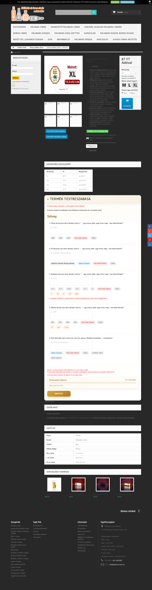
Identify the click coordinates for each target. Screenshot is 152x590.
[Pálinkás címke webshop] (31, 13)
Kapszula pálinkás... (76, 494)
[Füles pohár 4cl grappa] (54, 484)
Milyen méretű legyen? (130, 81)
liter (77, 294)
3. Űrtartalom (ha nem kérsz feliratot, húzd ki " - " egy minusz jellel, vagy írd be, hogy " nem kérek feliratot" (86, 274)
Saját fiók (37, 522)
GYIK (50, 39)
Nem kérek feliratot (81, 238)
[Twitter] (150, 235)
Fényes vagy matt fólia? (130, 90)
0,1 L (53, 289)
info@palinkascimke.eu (117, 564)
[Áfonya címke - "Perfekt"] (50, 108)
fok (59, 327)
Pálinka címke (38, 27)
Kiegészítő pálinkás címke (65, 27)
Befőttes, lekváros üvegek (28, 39)
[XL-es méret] (135, 85)
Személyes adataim (40, 534)
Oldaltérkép (82, 551)
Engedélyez (115, 2)
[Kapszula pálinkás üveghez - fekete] (103, 484)
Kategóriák (19, 27)
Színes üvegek (16, 567)
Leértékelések (82, 526)
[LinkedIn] (150, 244)
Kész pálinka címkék (18, 564)
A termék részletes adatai (56, 137)
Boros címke (20, 33)
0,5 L (77, 289)
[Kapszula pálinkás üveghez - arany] (127, 484)
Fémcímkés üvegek (17, 570)
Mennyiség (125, 69)
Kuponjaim (37, 537)
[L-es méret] (130, 85)
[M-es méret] (124, 85)
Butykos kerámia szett (18, 556)
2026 (52, 238)
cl (63, 294)
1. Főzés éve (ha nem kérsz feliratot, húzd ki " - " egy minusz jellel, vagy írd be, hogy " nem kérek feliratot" (86, 223)
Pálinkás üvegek (40, 33)
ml (70, 294)
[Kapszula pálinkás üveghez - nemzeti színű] (78, 484)
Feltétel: (88, 66)
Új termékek (82, 528)
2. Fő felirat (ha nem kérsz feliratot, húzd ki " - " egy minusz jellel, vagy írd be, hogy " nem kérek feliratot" (86, 249)
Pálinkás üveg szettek (67, 33)
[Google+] (150, 231)
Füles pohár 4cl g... (52, 494)
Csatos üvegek (16, 561)
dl (57, 294)
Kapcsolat (102, 39)
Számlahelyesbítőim (40, 528)
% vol (66, 327)
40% (52, 322)
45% (67, 322)
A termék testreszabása (56, 131)
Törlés (94, 238)
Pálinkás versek (83, 39)
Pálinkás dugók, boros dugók (117, 33)
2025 (60, 238)
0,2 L (60, 289)
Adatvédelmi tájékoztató (86, 545)
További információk (127, 2)
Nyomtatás (93, 150)
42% (60, 322)
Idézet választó (56, 358)
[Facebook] (13, 85)
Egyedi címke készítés (125, 39)
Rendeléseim (37, 526)
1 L (93, 289)
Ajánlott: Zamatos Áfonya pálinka (62, 263)
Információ (63, 39)
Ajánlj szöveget (84, 263)
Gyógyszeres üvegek (18, 573)
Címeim (36, 531)
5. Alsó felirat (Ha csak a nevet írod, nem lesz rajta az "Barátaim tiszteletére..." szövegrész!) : (81, 338)
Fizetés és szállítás (84, 542)
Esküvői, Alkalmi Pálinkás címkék (103, 27)
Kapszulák (90, 33)
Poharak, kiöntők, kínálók (19, 553)
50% (75, 322)
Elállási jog (81, 548)
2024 (68, 238)
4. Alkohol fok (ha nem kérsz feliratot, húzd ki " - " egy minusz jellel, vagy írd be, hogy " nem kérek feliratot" (87, 307)
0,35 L (69, 289)
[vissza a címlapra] (13, 47)
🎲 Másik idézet (97, 353)
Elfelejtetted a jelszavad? (20, 88)
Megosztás (92, 146)
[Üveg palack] (26, 52)
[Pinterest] (150, 240)
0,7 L (85, 289)
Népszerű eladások (84, 531)
